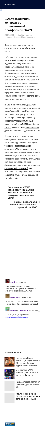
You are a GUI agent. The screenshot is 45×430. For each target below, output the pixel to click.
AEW (21, 35)
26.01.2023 (9, 35)
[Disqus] (22, 242)
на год (37, 130)
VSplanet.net (9, 4)
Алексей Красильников (24, 37)
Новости (28, 35)
